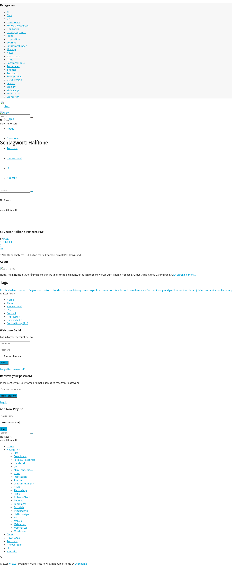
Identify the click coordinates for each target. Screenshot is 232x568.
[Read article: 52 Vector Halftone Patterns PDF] (116, 188)
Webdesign (13, 90)
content (38, 290)
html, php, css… (16, 32)
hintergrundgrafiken (167, 290)
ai (154, 290)
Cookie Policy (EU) (17, 323)
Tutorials (12, 73)
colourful (56, 290)
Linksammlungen (17, 46)
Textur (105, 290)
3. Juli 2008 (6, 242)
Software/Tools (16, 63)
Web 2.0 (11, 86)
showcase (67, 290)
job (198, 290)
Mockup (11, 49)
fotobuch (5, 290)
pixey (6, 238)
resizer (47, 290)
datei (75, 290)
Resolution (120, 290)
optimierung (85, 290)
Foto (111, 290)
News (10, 52)
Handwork (13, 29)
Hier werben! (14, 306)
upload (97, 290)
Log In (3, 402)
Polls (149, 290)
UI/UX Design (14, 80)
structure (16, 290)
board (192, 290)
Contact (11, 313)
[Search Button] (31, 117)
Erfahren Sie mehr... (184, 274)
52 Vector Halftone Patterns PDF (22, 232)
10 (1, 248)
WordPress (20, 531)
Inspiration (13, 39)
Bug (31, 290)
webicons (184, 290)
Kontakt (12, 551)
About (10, 128)
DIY (9, 18)
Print (10, 59)
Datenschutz (14, 320)
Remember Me (12, 356)
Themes (11, 69)
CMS (9, 15)
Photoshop (13, 56)
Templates (13, 66)
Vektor (11, 83)
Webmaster (13, 93)
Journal (11, 42)
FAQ (9, 309)
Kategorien (13, 449)
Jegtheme (81, 563)
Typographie (14, 76)
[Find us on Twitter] (1, 557)
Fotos (25, 290)
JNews (12, 563)
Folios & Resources (18, 25)
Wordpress (13, 96)
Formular (132, 290)
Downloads (13, 22)
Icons (10, 35)
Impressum (13, 316)
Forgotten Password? (12, 369)
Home (10, 299)
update (142, 290)
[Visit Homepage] (11, 106)
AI (8, 12)
